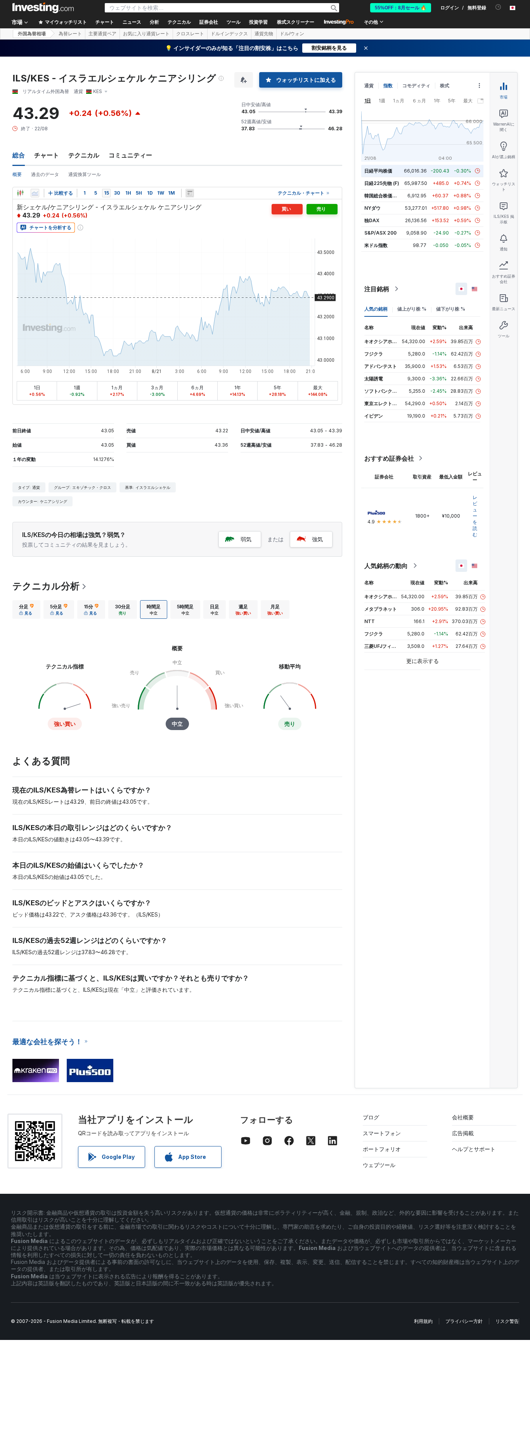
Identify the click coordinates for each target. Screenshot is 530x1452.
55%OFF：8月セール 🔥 (400, 7)
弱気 (246, 539)
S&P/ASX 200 (380, 233)
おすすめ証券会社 (389, 458)
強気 (317, 539)
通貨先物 (264, 33)
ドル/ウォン (292, 33)
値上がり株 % (411, 309)
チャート (46, 155)
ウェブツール (379, 1165)
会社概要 (463, 1117)
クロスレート (190, 33)
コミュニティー (130, 155)
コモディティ (416, 85)
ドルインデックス (229, 33)
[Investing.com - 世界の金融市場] (43, 7)
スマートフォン (382, 1133)
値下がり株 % (450, 309)
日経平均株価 (378, 171)
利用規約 (423, 1321)
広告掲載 (463, 1133)
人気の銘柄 (376, 309)
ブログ (371, 1117)
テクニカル (83, 155)
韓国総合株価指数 (383, 196)
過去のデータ (45, 174)
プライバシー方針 (464, 1321)
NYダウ (372, 208)
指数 (388, 85)
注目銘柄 (376, 289)
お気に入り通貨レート (146, 33)
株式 (444, 85)
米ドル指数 (376, 245)
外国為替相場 (32, 33)
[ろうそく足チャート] (20, 193)
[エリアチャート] (35, 193)
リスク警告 (507, 1321)
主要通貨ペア (102, 33)
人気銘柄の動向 (386, 566)
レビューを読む (475, 515)
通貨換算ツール (84, 174)
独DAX (371, 220)
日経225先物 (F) (381, 183)
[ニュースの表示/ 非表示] (189, 193)
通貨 (369, 85)
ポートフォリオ (382, 1149)
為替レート (70, 33)
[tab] (26, 609)
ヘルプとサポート (473, 1149)
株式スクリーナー (295, 22)
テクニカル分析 (46, 586)
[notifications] (498, 7)
